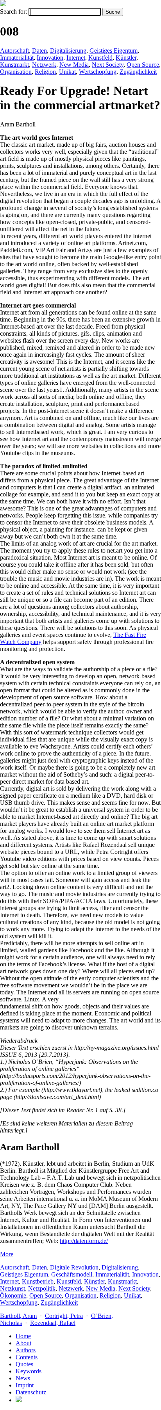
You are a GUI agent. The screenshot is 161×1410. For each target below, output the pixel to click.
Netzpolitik (41, 1288)
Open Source (143, 64)
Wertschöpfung (97, 71)
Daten (39, 50)
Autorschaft (14, 50)
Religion (45, 71)
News (23, 1378)
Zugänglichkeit (138, 71)
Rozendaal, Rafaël (52, 1322)
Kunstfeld (100, 57)
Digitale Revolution (74, 1267)
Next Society (107, 64)
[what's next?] (3, 4)
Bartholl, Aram (18, 1315)
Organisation (16, 71)
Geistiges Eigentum (113, 50)
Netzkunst (12, 1288)
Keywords (28, 1371)
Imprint (25, 1385)
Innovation (50, 57)
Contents (27, 1357)
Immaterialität (17, 57)
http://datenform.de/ (84, 1241)
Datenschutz (31, 1392)
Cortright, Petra (64, 1315)
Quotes (24, 1364)
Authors (26, 1350)
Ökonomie (13, 1295)
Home (23, 1336)
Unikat (67, 71)
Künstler (126, 57)
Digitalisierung (68, 50)
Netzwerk (44, 64)
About (23, 1343)
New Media (74, 64)
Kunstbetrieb (38, 1281)
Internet (75, 57)
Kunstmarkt (14, 64)
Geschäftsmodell (71, 1274)
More (6, 1254)
